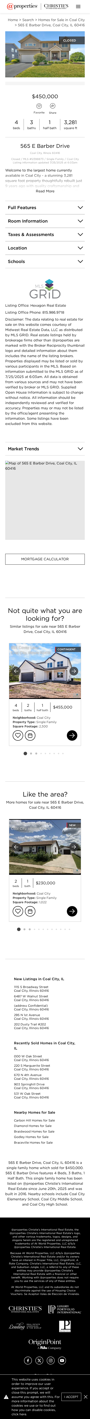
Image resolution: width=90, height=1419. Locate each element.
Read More (45, 191)
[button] (45, 500)
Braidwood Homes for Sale (34, 1131)
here (22, 1414)
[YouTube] (62, 1363)
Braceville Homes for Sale (33, 1142)
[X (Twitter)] (39, 1363)
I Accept (71, 1397)
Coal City (73, 159)
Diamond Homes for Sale (33, 1126)
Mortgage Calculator (45, 559)
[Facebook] (28, 1363)
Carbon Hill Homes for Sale (34, 1120)
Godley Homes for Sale (31, 1137)
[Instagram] (51, 1363)
